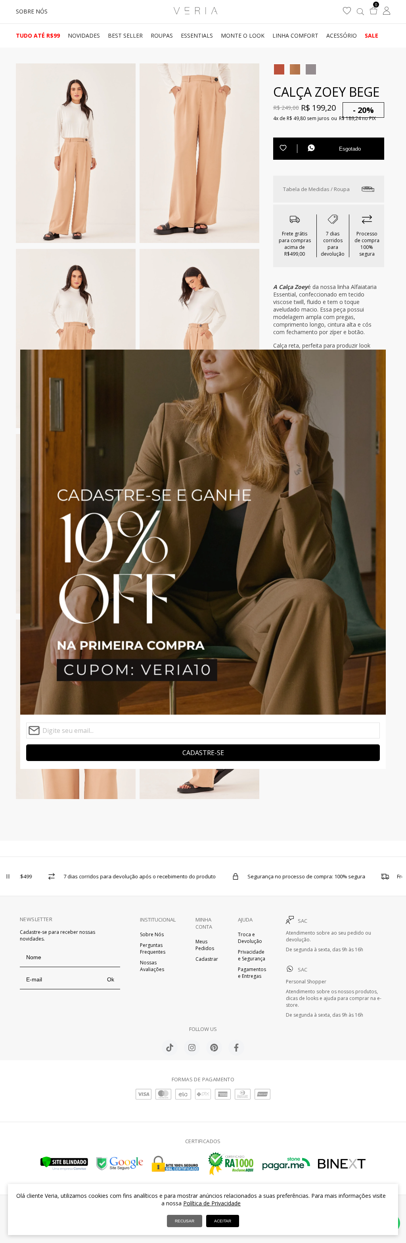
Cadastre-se (203, 752)
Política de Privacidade (212, 1203)
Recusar (184, 1221)
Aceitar (222, 1221)
